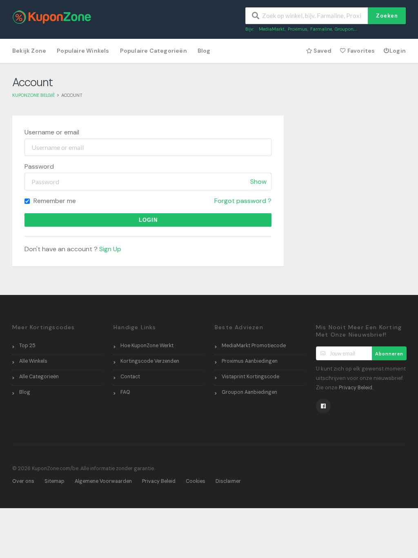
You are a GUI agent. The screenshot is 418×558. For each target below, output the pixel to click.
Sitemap (54, 481)
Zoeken (387, 15)
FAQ (125, 392)
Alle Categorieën (39, 376)
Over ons (23, 481)
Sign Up (110, 249)
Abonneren (389, 353)
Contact (130, 376)
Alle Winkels (33, 361)
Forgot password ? (242, 200)
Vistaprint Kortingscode (250, 376)
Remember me (54, 200)
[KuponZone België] (51, 16)
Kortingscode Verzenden (149, 361)
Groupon (344, 29)
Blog (204, 50)
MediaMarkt (272, 29)
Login (397, 50)
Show (258, 181)
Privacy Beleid (355, 387)
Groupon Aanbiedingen (249, 392)
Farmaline (321, 29)
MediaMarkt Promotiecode (254, 345)
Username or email (51, 132)
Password (39, 166)
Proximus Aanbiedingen (250, 361)
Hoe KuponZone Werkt (146, 345)
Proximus (297, 29)
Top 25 (27, 345)
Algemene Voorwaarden (103, 481)
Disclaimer (228, 481)
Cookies (195, 481)
